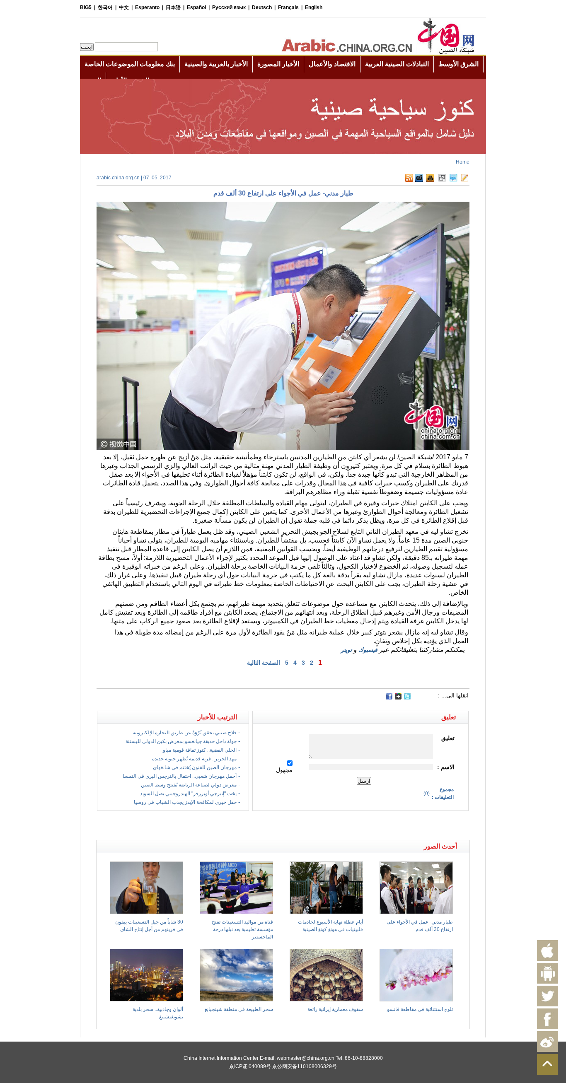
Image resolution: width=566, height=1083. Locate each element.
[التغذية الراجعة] (419, 180)
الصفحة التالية (263, 662)
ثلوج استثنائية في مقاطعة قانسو (420, 1009)
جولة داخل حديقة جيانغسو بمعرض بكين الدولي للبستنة (181, 741)
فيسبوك (367, 649)
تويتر (346, 649)
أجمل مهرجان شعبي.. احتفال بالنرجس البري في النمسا (180, 776)
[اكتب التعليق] (453, 180)
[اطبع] (430, 180)
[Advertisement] (190, 825)
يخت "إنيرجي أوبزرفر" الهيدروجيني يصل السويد (188, 793)
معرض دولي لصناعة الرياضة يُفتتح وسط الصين (189, 785)
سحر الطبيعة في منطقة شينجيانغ (239, 1009)
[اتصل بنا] (464, 180)
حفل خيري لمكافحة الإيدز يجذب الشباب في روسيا (185, 802)
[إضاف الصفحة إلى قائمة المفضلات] (442, 180)
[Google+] (398, 698)
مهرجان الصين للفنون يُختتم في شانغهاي (195, 767)
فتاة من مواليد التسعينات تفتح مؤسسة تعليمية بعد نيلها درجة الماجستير (242, 929)
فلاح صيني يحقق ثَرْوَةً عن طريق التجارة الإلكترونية (185, 733)
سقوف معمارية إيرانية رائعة (335, 1009)
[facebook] (389, 696)
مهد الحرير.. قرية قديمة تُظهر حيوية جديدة (194, 759)
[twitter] (407, 698)
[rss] (409, 180)
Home (462, 162)
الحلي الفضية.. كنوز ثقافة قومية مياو (200, 750)
